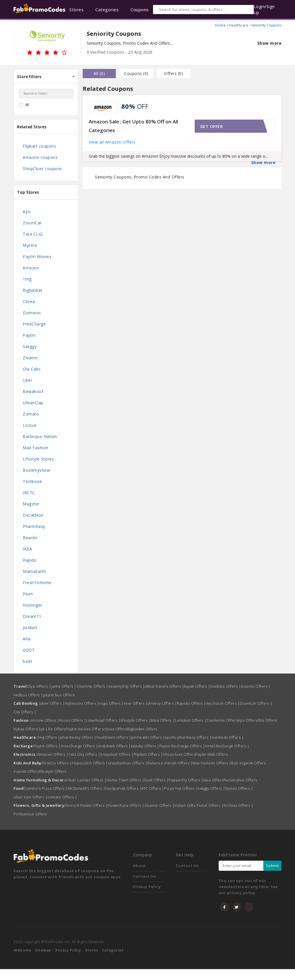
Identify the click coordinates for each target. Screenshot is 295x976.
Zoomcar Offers (256, 703)
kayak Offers (197, 686)
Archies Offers (238, 805)
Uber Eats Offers (30, 797)
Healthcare (238, 24)
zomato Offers (62, 797)
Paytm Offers (47, 746)
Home (220, 24)
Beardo (30, 537)
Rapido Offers (191, 703)
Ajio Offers (248, 720)
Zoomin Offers (159, 805)
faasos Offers (239, 788)
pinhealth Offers (148, 737)
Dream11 (32, 616)
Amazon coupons (40, 157)
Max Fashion (35, 447)
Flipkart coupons (39, 146)
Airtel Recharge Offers (227, 746)
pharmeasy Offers (78, 737)
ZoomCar (32, 222)
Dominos (32, 312)
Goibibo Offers (225, 686)
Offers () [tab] (173, 73)
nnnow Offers (45, 720)
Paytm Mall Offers (211, 754)
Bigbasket (33, 290)
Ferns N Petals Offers (86, 805)
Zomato (31, 414)
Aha (27, 639)
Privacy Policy (146, 886)
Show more (269, 43)
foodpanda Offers (123, 788)
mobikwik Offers (114, 746)
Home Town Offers (125, 780)
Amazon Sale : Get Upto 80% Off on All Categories (133, 126)
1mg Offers (48, 737)
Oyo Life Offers (51, 728)
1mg (27, 279)
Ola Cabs (32, 369)
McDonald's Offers (86, 788)
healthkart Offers (114, 737)
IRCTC (29, 492)
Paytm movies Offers (85, 728)
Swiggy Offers (211, 788)
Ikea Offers (213, 780)
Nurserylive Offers (240, 780)
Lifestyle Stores (38, 459)
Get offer (211, 126)
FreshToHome (37, 582)
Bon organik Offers (248, 763)
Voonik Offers (26, 771)
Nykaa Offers (25, 728)
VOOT (29, 650)
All (27, 104)
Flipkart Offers (148, 754)
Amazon (31, 267)
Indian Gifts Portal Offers (198, 805)
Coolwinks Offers (222, 720)
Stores (91, 950)
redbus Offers (28, 694)
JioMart (30, 627)
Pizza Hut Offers (180, 788)
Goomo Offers (256, 686)
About (139, 865)
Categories (112, 950)
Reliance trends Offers (169, 763)
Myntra (30, 245)
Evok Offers (156, 780)
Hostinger (32, 605)
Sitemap (43, 950)
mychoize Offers (223, 703)
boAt (27, 661)
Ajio (27, 211)
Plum (28, 594)
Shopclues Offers (179, 754)
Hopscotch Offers (90, 763)
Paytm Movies (37, 256)
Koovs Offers (72, 720)
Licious (30, 425)
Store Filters (29, 76)
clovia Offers (115, 728)
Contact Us (144, 876)
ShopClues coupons (42, 168)
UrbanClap (33, 402)
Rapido (30, 560)
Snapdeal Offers (117, 754)
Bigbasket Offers (142, 728)
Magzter (31, 504)
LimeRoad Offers (103, 720)
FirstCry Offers (57, 763)
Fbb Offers (267, 720)
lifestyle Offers (135, 720)
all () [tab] (99, 73)
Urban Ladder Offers (86, 780)
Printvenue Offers (30, 814)
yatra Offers (63, 686)
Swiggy (30, 346)
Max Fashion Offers (211, 763)
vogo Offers (111, 703)
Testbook (32, 481)
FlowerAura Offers (125, 805)
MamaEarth (34, 571)
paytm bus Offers (59, 694)
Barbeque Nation (40, 436)
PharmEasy (34, 526)
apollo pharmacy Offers (188, 737)
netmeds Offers (227, 737)
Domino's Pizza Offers (45, 788)
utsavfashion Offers (128, 763)
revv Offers (136, 703)
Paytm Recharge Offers (182, 746)
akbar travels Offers (164, 686)
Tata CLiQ (33, 234)
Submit (272, 865)
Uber (27, 380)
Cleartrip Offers (92, 686)
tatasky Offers (145, 746)
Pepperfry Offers (186, 780)
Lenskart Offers (191, 720)
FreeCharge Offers (79, 746)
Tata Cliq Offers (84, 754)
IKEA (27, 549)
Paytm (29, 335)
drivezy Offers (162, 703)
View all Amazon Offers (112, 142)
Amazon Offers (53, 754)
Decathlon (33, 515)
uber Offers (52, 703)
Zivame (30, 357)
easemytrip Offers (126, 686)
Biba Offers (163, 720)
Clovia (29, 301)
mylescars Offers (82, 703)
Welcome (22, 950)
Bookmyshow (36, 470)
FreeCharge (34, 324)
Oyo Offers (39, 686)
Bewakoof (33, 391)
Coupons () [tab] (136, 73)
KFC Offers (152, 788)
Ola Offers (25, 711)
